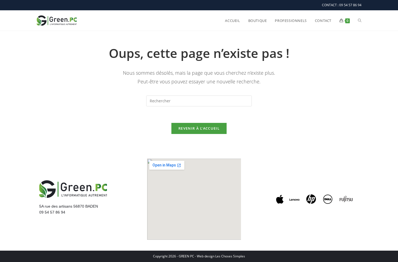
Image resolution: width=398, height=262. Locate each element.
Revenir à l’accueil (199, 128)
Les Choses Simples (230, 256)
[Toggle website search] (360, 21)
